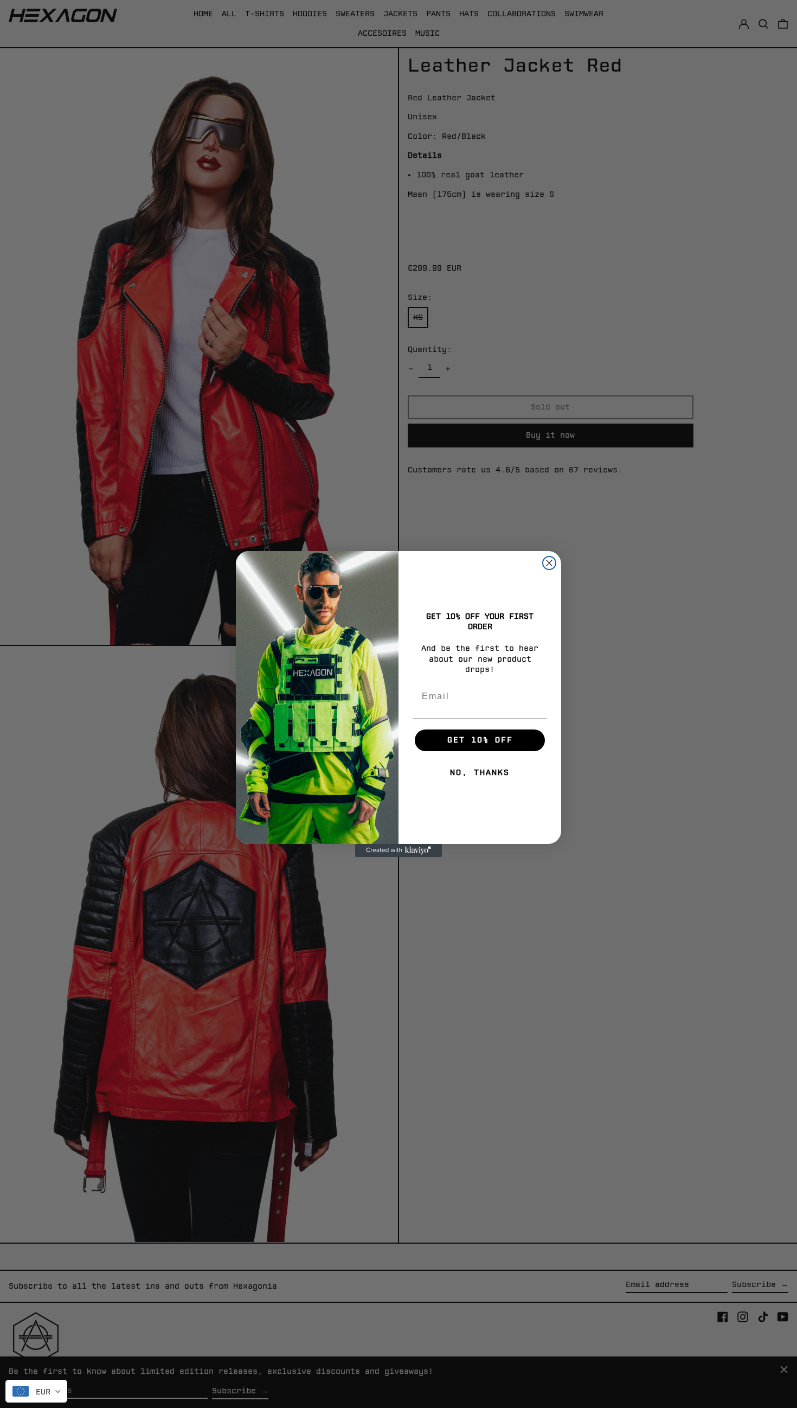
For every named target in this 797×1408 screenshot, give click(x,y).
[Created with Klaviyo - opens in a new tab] (398, 850)
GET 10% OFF (480, 740)
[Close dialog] (549, 562)
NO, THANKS (480, 772)
